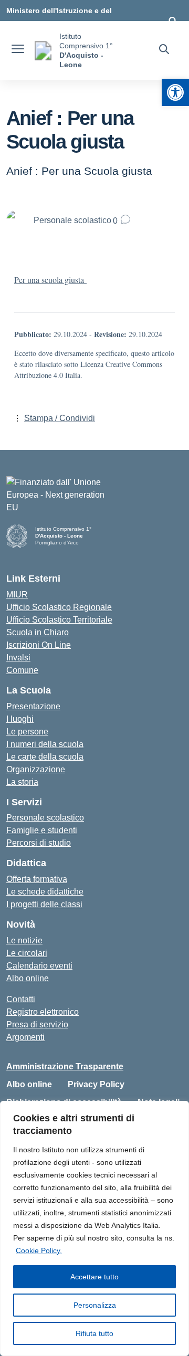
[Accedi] (173, 21)
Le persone (27, 731)
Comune (22, 670)
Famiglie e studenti (41, 830)
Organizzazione (35, 769)
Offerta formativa (36, 879)
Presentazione (33, 706)
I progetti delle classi (44, 904)
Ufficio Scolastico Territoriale (59, 619)
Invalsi (18, 657)
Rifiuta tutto (94, 1333)
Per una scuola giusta (50, 279)
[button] (175, 92)
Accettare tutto (94, 1277)
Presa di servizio (37, 1024)
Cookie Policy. (39, 1250)
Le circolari (26, 953)
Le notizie (24, 940)
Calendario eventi (39, 965)
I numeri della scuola (44, 744)
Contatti (20, 999)
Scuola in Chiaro (37, 632)
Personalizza (95, 1305)
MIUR (17, 594)
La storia (22, 781)
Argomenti (25, 1037)
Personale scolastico (45, 817)
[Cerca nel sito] (164, 50)
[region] (94, 1228)
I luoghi (20, 718)
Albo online (27, 978)
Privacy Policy (96, 1084)
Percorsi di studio (38, 842)
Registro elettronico (42, 1011)
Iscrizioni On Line (38, 644)
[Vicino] (178, 1109)
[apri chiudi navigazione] (18, 50)
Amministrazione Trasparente (64, 1066)
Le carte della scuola (44, 756)
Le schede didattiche (44, 891)
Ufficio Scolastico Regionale (59, 607)
